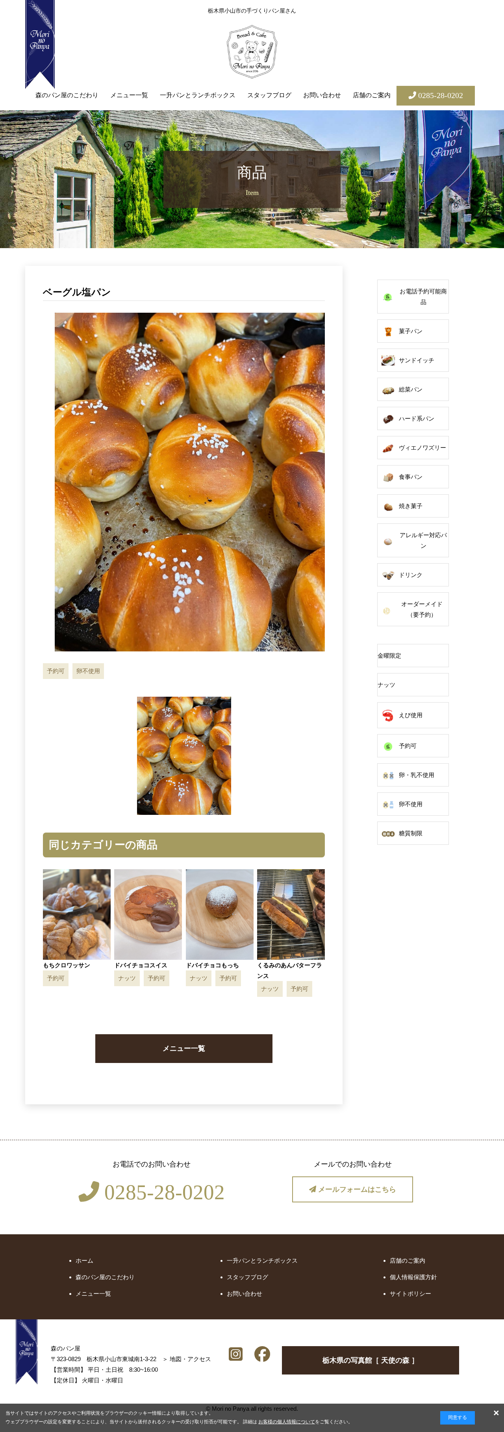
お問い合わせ (322, 95)
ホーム (84, 1260)
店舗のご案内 (372, 95)
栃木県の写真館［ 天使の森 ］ (370, 1360)
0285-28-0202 (162, 1192)
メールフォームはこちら (356, 1189)
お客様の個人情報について (286, 1422)
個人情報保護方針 (413, 1277)
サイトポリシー (410, 1293)
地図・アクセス (190, 1359)
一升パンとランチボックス (197, 95)
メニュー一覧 (129, 95)
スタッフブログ (269, 95)
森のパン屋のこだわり (66, 95)
